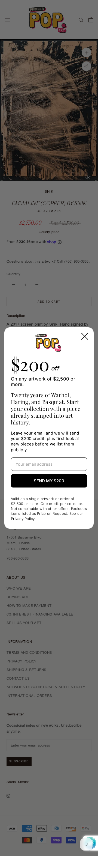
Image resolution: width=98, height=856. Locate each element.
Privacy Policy (23, 518)
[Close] (84, 336)
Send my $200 (49, 480)
